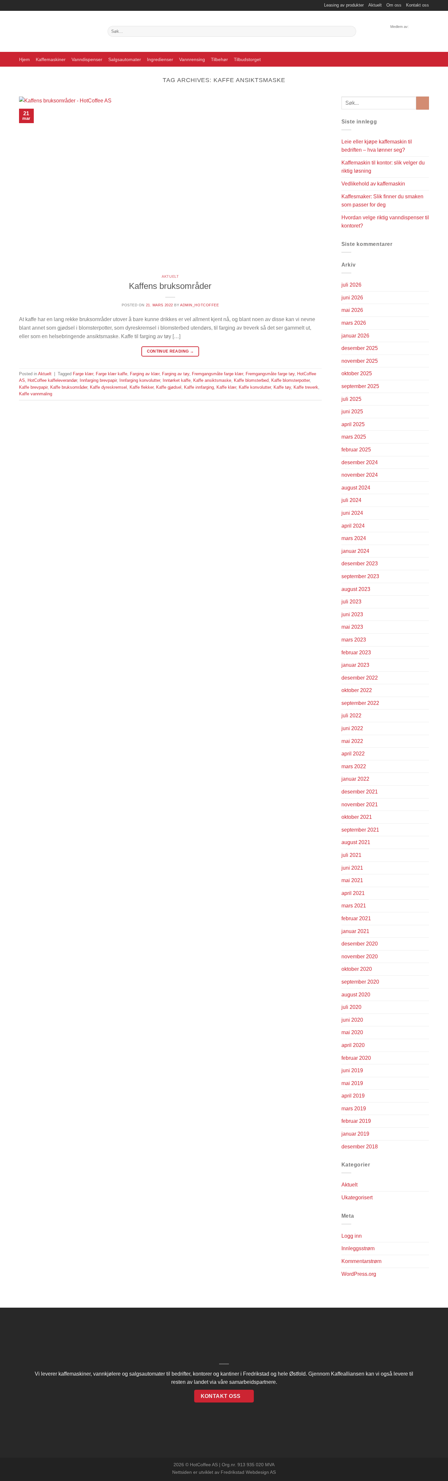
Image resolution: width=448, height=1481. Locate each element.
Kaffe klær (226, 387)
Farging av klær (144, 373)
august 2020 (355, 994)
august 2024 (355, 487)
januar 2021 (355, 931)
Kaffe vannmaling (35, 393)
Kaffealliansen (347, 1374)
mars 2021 (353, 905)
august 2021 (355, 842)
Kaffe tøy (282, 387)
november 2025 (359, 361)
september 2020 (360, 982)
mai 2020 (352, 1032)
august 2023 (355, 589)
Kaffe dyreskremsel (108, 387)
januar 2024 (355, 551)
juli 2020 (351, 1007)
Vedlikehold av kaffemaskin (373, 183)
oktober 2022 (356, 690)
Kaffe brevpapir (33, 387)
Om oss (393, 5)
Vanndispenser (86, 59)
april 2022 (353, 753)
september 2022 (360, 703)
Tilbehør (219, 59)
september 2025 (360, 386)
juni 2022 (352, 728)
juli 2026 (351, 285)
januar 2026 (355, 335)
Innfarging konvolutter (139, 380)
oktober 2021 (356, 817)
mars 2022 (353, 766)
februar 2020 (356, 1058)
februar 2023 (356, 652)
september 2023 (360, 576)
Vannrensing (192, 59)
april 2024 (353, 526)
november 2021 (359, 804)
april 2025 (353, 424)
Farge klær (83, 373)
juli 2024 (351, 500)
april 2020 (353, 1045)
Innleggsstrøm (358, 1248)
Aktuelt (375, 5)
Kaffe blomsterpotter (290, 380)
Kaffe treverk (306, 387)
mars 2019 (353, 1108)
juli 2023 (351, 601)
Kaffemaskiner (51, 59)
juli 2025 (351, 399)
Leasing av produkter (344, 5)
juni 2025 (352, 411)
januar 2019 (355, 1134)
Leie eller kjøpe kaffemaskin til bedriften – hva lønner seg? (376, 146)
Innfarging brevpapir (98, 380)
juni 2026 (352, 297)
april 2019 (353, 1096)
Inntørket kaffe (177, 380)
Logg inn (351, 1236)
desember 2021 (359, 792)
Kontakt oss (417, 5)
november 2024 (359, 475)
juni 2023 (352, 614)
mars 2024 (353, 538)
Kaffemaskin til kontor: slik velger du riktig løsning (383, 167)
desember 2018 (359, 1146)
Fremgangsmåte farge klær (217, 373)
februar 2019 (356, 1121)
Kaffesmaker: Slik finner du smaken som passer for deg (382, 201)
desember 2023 (359, 563)
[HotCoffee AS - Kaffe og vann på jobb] (58, 31)
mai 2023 (352, 627)
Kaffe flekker (141, 387)
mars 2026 (353, 323)
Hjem (24, 59)
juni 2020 (352, 1020)
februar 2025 (356, 449)
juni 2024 (352, 513)
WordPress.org (358, 1274)
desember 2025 (359, 348)
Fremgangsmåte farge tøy (270, 373)
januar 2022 (355, 779)
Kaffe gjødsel (168, 387)
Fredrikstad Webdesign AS (248, 1472)
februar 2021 (356, 918)
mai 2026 (352, 310)
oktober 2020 (356, 969)
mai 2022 (352, 741)
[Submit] (350, 31)
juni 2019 (352, 1070)
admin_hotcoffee (199, 305)
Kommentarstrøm (361, 1261)
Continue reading (170, 351)
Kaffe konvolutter (255, 387)
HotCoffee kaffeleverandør (52, 380)
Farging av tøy (175, 373)
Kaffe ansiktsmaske (212, 380)
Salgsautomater (124, 59)
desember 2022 (359, 678)
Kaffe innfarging (199, 387)
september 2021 (360, 830)
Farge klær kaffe (111, 373)
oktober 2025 (356, 373)
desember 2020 (359, 944)
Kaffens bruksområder (170, 286)
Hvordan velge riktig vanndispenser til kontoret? (385, 222)
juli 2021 (351, 855)
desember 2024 (359, 462)
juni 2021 (352, 868)
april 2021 (353, 893)
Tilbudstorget (247, 59)
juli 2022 (351, 715)
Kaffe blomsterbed (251, 380)
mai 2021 (352, 880)
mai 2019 (352, 1083)
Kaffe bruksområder (68, 387)
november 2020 (359, 956)
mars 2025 (353, 437)
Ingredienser (160, 59)
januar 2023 (355, 665)
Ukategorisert (357, 1197)
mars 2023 (353, 639)
